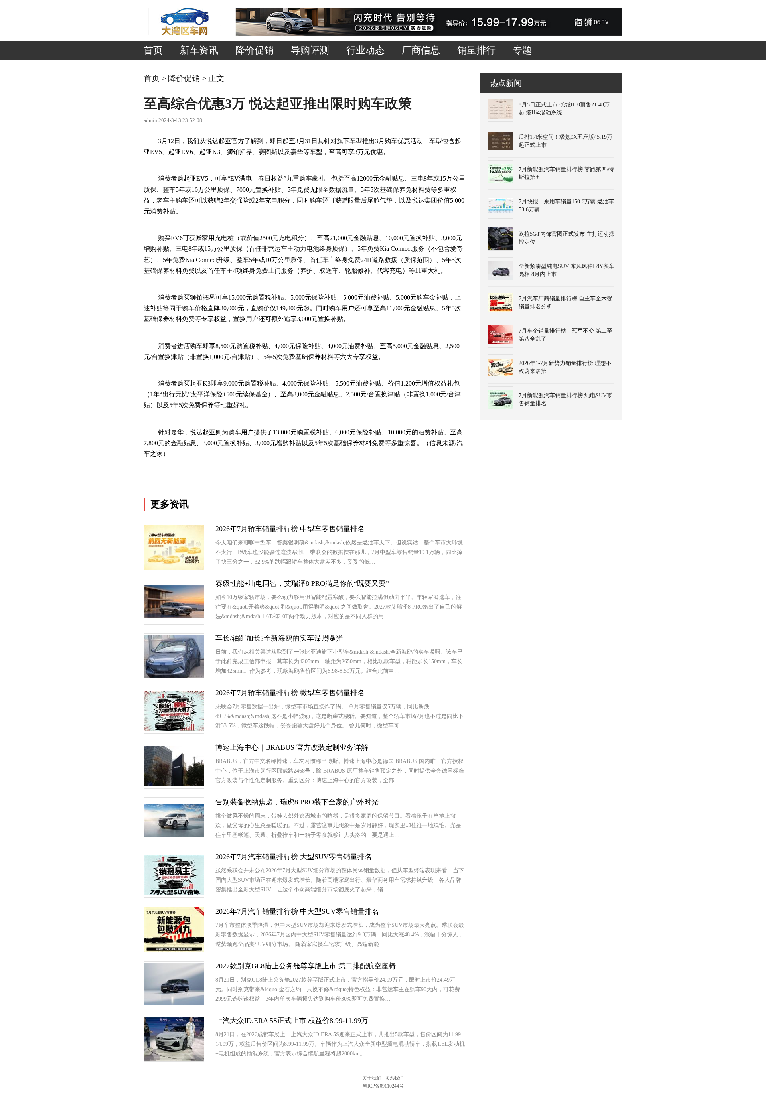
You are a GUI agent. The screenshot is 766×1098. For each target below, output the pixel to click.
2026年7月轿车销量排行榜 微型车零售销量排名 (290, 693)
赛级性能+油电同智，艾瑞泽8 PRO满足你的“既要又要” (302, 583)
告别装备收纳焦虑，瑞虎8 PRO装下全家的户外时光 (297, 802)
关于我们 (371, 1078)
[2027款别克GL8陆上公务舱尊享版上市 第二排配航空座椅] (174, 1004)
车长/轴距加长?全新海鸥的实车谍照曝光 (279, 638)
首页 (153, 50)
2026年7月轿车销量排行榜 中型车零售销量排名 (290, 529)
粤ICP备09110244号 (383, 1086)
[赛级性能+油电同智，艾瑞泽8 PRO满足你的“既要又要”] (174, 616)
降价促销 (254, 50)
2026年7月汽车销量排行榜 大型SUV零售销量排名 (293, 857)
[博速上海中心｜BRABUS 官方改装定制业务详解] (174, 784)
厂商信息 (421, 50)
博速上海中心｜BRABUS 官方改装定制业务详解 (291, 747)
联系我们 (394, 1078)
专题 (522, 50)
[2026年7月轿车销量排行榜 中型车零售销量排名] (174, 568)
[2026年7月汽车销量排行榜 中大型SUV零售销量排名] (174, 950)
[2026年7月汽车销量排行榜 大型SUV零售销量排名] (174, 893)
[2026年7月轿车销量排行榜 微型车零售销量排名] (174, 729)
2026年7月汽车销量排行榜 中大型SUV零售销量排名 (297, 911)
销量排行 (476, 50)
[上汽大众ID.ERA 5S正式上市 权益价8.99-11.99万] (174, 1060)
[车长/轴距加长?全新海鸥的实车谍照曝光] (174, 677)
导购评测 (310, 50)
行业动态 (365, 50)
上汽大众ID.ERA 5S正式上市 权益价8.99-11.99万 (291, 1021)
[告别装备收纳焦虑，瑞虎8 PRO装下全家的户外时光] (174, 835)
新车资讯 (199, 50)
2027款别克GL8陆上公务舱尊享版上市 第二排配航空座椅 (305, 966)
